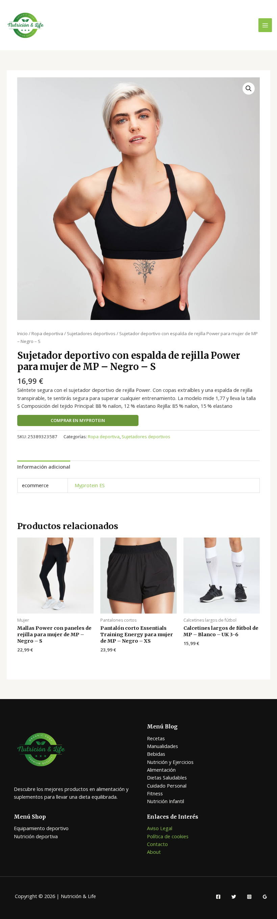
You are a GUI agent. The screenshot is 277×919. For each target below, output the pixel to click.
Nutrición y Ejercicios (170, 762)
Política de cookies (167, 836)
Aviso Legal (159, 828)
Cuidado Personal (166, 785)
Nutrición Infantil (165, 801)
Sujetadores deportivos (91, 333)
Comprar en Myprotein (78, 420)
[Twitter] (233, 896)
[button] (249, 88)
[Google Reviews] (264, 896)
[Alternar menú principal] (265, 25)
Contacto (157, 844)
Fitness (155, 793)
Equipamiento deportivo (41, 828)
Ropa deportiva (47, 333)
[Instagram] (249, 896)
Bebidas (156, 753)
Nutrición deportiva (36, 836)
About (154, 851)
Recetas (156, 738)
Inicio (22, 333)
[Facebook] (218, 896)
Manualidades (162, 746)
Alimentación (161, 769)
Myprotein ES (90, 485)
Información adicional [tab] (43, 466)
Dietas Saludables (167, 777)
